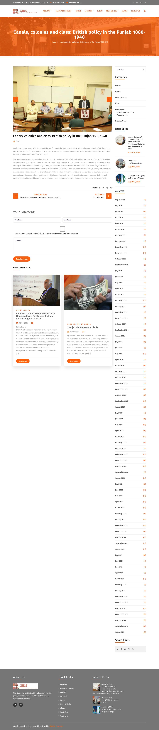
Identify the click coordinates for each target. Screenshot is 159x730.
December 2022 (121, 454)
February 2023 (120, 443)
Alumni (124, 11)
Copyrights (64, 716)
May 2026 (119, 217)
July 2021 (118, 555)
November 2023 (121, 389)
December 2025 (121, 247)
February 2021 (120, 585)
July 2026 (118, 206)
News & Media (111, 11)
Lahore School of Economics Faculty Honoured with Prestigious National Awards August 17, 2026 (35, 316)
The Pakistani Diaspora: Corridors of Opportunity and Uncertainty (41, 196)
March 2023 (119, 437)
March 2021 (119, 579)
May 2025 (118, 283)
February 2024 (121, 371)
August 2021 (120, 549)
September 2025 (121, 265)
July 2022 (118, 484)
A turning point (99, 196)
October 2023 (120, 395)
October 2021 (120, 537)
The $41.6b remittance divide (82, 327)
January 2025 (120, 306)
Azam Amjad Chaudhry (125, 112)
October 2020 (120, 608)
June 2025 (119, 277)
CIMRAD (78, 11)
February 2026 (120, 235)
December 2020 (121, 597)
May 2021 (118, 567)
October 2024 (120, 324)
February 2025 (120, 300)
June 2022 (119, 490)
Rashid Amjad (122, 115)
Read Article (23, 361)
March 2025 (119, 294)
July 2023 (118, 413)
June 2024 (119, 348)
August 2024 (120, 336)
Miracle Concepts (56, 726)
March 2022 (119, 508)
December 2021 (121, 526)
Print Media (23, 310)
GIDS (18, 142)
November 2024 (121, 318)
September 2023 (121, 401)
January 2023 (120, 448)
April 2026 (119, 223)
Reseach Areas (120, 121)
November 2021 (121, 531)
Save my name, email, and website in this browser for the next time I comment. (46, 234)
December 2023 (121, 383)
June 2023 (119, 419)
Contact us (135, 11)
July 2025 (118, 271)
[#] (133, 2)
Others (117, 104)
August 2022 (120, 478)
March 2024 (119, 366)
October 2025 (120, 259)
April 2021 (119, 573)
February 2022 (120, 514)
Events (100, 11)
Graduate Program (63, 11)
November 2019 (121, 614)
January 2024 (120, 377)
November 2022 (121, 460)
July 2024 (118, 342)
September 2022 (121, 472)
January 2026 (120, 241)
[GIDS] (25, 11)
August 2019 (120, 632)
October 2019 (120, 620)
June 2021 (119, 561)
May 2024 (119, 354)
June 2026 (119, 212)
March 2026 (119, 229)
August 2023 (120, 407)
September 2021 (121, 543)
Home (54, 42)
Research (88, 11)
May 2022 (119, 496)
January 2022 (120, 520)
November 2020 (121, 603)
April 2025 (119, 289)
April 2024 (119, 360)
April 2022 (119, 502)
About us (46, 11)
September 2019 (121, 626)
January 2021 (120, 591)
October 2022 (120, 466)
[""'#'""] (15, 705)
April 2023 (119, 431)
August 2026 (120, 200)
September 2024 (121, 330)
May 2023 (119, 425)
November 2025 (121, 253)
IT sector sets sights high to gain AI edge (136, 177)
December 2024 (121, 312)
